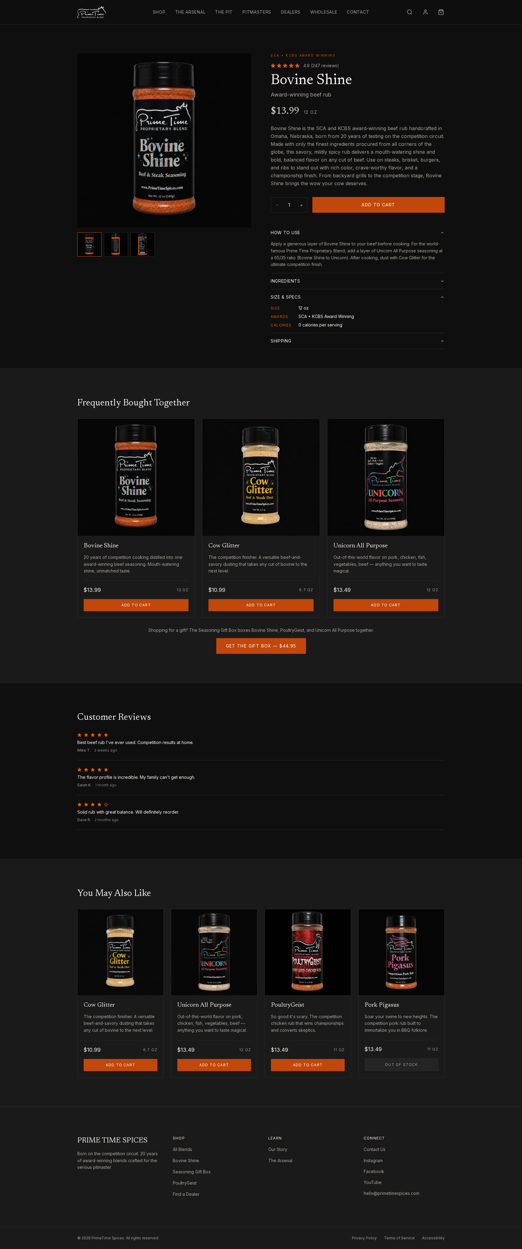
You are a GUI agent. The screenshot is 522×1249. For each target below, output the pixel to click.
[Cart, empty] (441, 12)
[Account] (425, 12)
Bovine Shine (186, 1160)
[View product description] (116, 244)
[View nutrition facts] (142, 244)
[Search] (409, 12)
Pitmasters (257, 12)
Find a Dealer (186, 1194)
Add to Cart (378, 204)
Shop (159, 12)
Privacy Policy (364, 1238)
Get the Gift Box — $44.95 (261, 645)
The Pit (224, 12)
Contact (358, 12)
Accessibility (433, 1238)
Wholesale (323, 12)
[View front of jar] (89, 244)
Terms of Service (399, 1238)
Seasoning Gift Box (192, 1171)
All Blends (182, 1149)
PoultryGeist (185, 1182)
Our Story (277, 1149)
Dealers (291, 12)
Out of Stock (411, 1064)
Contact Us (374, 1149)
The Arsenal (190, 12)
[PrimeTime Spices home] (91, 12)
